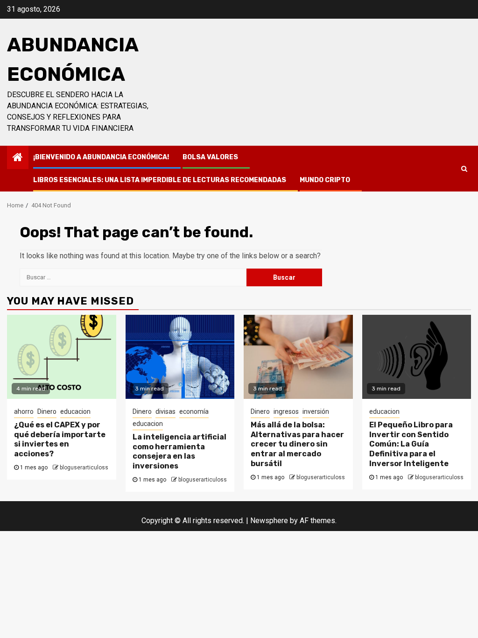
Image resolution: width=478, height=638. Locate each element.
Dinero (46, 411)
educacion (75, 411)
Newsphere (269, 520)
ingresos (286, 411)
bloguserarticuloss (84, 467)
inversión (315, 411)
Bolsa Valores (210, 157)
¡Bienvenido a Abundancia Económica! (101, 157)
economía (194, 411)
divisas (165, 411)
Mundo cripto (325, 180)
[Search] (464, 168)
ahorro (24, 411)
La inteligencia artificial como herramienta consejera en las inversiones (179, 451)
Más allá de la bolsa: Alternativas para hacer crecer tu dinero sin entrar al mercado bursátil (297, 444)
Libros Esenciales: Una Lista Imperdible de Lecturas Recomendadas (159, 180)
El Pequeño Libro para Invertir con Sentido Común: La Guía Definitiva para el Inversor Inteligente (411, 444)
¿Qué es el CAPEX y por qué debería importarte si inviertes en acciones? (59, 439)
